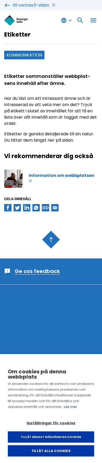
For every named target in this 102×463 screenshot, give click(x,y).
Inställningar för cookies (51, 423)
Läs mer (70, 406)
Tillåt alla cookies (51, 450)
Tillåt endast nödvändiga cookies (51, 437)
